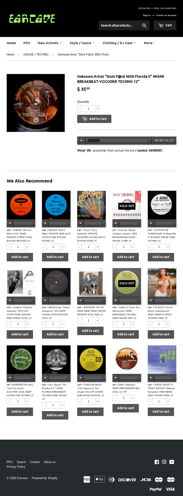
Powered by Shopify (45, 478)
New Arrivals (48, 43)
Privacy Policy (16, 466)
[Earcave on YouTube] (171, 462)
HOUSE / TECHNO (35, 54)
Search (21, 462)
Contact (35, 462)
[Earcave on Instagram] (164, 462)
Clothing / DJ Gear (118, 43)
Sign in (147, 15)
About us (50, 462)
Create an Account (166, 15)
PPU (26, 43)
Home (11, 43)
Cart (168, 25)
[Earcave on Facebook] (156, 462)
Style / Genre (81, 43)
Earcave (22, 478)
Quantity (83, 101)
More (148, 43)
